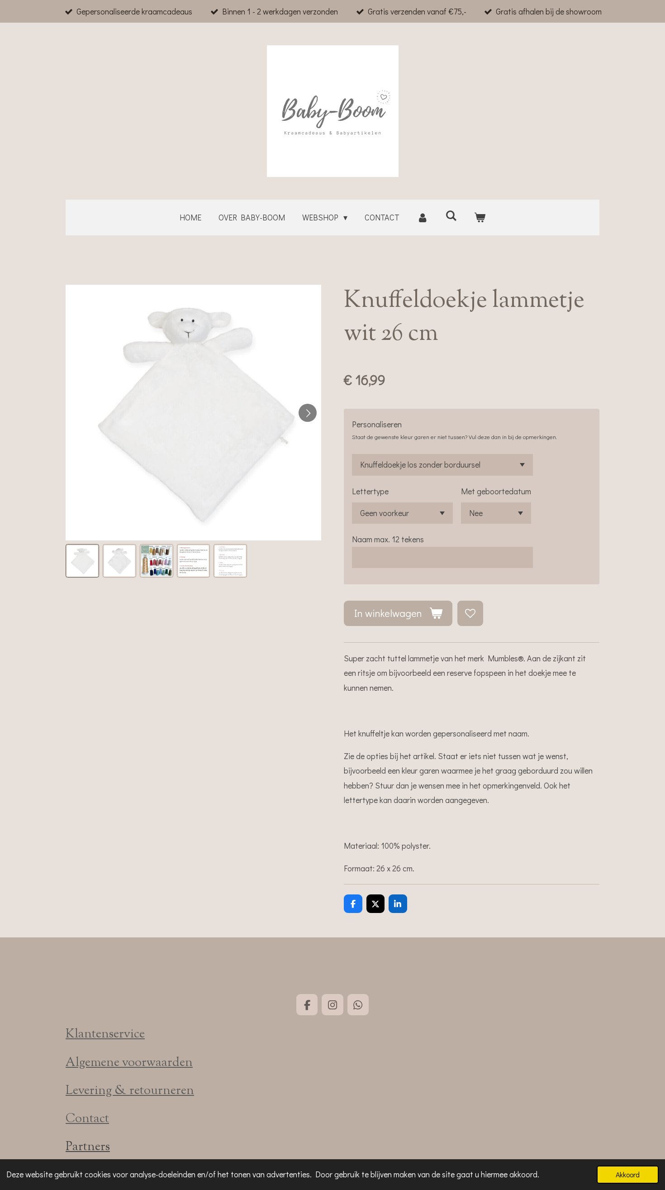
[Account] (422, 217)
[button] (82, 561)
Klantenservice (105, 1034)
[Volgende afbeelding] (308, 413)
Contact (87, 1119)
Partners (88, 1147)
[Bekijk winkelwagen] (480, 217)
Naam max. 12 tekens (388, 539)
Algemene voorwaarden (129, 1063)
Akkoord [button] (628, 1174)
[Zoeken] (451, 215)
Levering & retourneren (130, 1091)
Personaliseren (377, 424)
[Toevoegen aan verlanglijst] (470, 613)
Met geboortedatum (496, 491)
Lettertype (370, 491)
